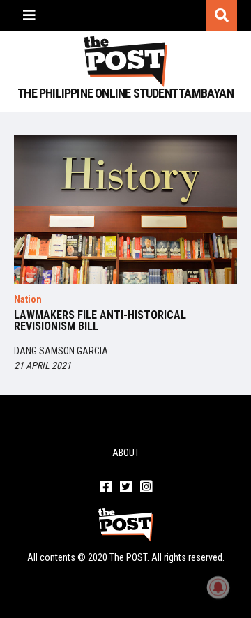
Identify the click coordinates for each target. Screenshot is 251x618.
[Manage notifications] (218, 587)
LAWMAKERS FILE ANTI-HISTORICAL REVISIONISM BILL (100, 321)
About (125, 452)
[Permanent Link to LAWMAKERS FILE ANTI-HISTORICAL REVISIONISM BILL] (125, 209)
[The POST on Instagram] (146, 487)
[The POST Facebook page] (106, 487)
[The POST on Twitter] (126, 487)
